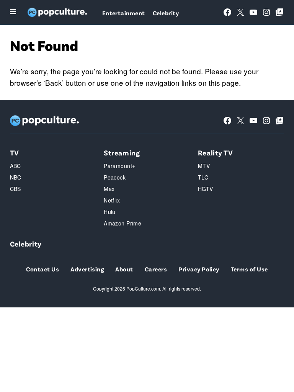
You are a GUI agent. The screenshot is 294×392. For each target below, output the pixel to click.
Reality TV (215, 152)
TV (14, 152)
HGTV (205, 189)
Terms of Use (249, 269)
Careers (156, 269)
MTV (204, 166)
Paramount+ (119, 166)
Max (109, 189)
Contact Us (42, 269)
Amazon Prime (122, 223)
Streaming (122, 152)
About (124, 269)
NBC (15, 177)
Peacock (115, 177)
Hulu (110, 212)
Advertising (87, 269)
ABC (15, 166)
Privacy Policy (198, 269)
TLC (203, 177)
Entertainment (123, 12)
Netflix (112, 200)
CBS (15, 189)
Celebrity (166, 12)
